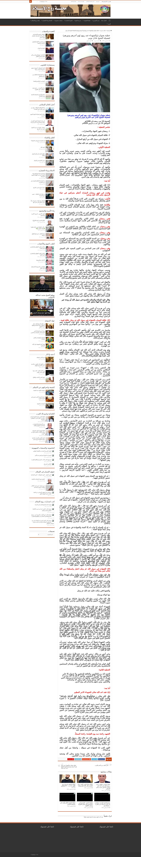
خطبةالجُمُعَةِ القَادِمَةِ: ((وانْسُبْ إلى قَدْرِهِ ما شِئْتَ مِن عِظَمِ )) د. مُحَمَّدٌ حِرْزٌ (102, 804)
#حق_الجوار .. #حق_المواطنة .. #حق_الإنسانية (41, 474)
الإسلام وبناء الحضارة (47, 20)
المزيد (109, 24)
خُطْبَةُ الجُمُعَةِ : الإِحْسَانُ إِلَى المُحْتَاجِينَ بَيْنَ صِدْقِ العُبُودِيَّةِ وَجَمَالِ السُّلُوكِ (85, 804)
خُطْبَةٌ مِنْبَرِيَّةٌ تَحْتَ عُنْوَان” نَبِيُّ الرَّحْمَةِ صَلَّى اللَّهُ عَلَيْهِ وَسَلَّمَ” (85, 785)
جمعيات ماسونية (59, 20)
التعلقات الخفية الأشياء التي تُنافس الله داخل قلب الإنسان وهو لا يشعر (38, 36)
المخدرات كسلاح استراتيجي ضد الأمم (43, 455)
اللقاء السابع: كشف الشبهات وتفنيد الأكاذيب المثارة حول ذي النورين (38, 432)
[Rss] (46, 2)
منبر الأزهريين (96, 20)
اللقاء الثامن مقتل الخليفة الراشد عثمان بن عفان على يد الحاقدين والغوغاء (37, 418)
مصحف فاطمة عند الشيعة (39, 390)
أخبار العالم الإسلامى (90, 1)
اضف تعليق (89, 40)
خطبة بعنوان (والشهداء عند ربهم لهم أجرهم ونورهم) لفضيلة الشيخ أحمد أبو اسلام (69, 766)
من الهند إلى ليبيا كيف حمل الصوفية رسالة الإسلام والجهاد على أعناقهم (38, 325)
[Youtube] (43, 2)
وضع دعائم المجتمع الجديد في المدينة (43, 504)
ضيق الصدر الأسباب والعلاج (39, 377)
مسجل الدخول (93, 817)
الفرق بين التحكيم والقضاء (39, 81)
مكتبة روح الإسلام (35, 20)
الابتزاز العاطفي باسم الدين (45, 291)
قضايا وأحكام (73, 1)
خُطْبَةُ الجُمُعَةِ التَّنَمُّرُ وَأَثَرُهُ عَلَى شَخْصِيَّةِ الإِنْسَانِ (67, 803)
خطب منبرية (103, 30)
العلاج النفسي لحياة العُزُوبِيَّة (39, 220)
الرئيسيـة (109, 20)
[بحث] (30, 1)
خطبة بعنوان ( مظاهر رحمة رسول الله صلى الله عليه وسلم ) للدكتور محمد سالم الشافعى (103, 786)
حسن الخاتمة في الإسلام (39, 160)
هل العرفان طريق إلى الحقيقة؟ (38, 140)
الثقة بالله (43, 147)
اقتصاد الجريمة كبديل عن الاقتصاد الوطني (42, 451)
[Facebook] (45, 2)
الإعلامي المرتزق (47, 464)
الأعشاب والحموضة (40, 260)
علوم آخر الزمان (81, 1)
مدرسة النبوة (78, 20)
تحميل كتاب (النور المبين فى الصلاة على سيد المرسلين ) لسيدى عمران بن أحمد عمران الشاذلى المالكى (43, 522)
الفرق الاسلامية (68, 20)
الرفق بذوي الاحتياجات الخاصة (38, 479)
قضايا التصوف (87, 20)
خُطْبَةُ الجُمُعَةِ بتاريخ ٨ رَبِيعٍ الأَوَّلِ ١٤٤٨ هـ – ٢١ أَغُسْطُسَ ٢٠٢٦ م (68, 786)
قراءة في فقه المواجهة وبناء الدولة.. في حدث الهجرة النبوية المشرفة (38, 175)
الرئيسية (97, 1)
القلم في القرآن (41, 48)
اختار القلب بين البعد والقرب (101, 765)
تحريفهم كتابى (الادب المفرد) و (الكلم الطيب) (41, 459)
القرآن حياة (103, 20)
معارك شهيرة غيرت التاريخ (39, 187)
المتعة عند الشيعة (41, 403)
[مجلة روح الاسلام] (70, 10)
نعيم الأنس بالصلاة (41, 357)
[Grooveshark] (42, 2)
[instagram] (40, 2)
